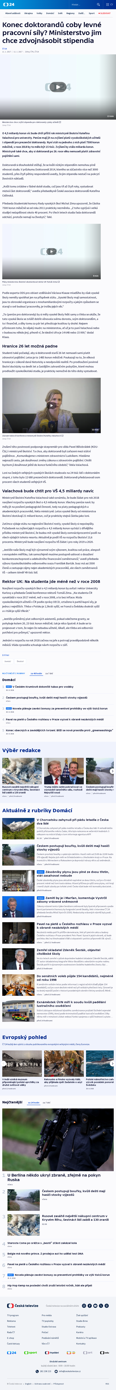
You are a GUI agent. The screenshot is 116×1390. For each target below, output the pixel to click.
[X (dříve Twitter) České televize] (101, 1306)
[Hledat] (98, 4)
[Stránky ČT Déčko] (71, 1352)
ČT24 (4, 48)
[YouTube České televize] (95, 1306)
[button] (58, 87)
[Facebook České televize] (89, 1306)
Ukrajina (28, 13)
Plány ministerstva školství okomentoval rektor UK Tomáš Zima (29, 282)
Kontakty (80, 1343)
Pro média (47, 1315)
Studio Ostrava (49, 1326)
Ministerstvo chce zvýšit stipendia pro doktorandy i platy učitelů (30, 122)
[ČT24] (8, 4)
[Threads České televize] (106, 1306)
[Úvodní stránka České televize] (23, 1306)
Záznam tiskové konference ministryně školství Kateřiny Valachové (31, 435)
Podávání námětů (50, 1337)
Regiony (70, 13)
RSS (107, 1383)
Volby (39, 13)
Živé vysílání (82, 1315)
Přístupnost (58, 1383)
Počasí (45, 1332)
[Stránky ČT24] (11, 1352)
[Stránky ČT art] (87, 1352)
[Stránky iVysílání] (52, 1352)
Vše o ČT (46, 1343)
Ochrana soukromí (42, 1383)
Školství (20, 661)
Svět (60, 13)
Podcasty (80, 1326)
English (28, 1383)
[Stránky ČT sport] (30, 1352)
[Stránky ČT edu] (104, 1352)
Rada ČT (11, 1332)
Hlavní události (12, 13)
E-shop (10, 1337)
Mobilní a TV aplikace (86, 1337)
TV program (13, 1315)
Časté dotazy (13, 1343)
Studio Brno (82, 1321)
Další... (82, 13)
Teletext (11, 1326)
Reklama (11, 1321)
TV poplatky (47, 1321)
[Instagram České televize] (84, 1306)
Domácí (50, 13)
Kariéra (79, 1332)
